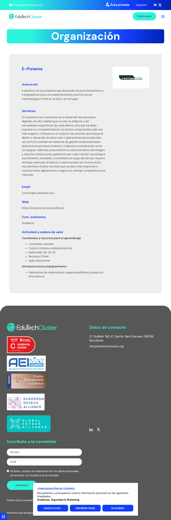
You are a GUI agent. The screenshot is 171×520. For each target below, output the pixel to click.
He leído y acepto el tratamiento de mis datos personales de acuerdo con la (44, 473)
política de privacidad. (45, 475)
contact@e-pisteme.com (38, 193)
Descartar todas (85, 508)
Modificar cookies (3, 516)
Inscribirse (22, 485)
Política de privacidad (20, 500)
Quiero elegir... (53, 508)
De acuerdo (117, 508)
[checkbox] (8, 471)
